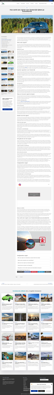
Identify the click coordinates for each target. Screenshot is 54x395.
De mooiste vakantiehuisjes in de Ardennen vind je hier (10, 60)
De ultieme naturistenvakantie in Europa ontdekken (46, 323)
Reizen (27, 7)
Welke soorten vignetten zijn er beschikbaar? (34, 260)
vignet (26, 67)
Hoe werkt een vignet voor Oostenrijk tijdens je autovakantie (7, 45)
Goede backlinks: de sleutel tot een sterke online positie (27, 388)
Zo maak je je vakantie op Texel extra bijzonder (7, 323)
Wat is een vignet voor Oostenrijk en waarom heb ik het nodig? (34, 257)
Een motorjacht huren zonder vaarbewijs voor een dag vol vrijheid (4, 60)
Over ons (27, 3)
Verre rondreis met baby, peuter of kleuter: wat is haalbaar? (4, 54)
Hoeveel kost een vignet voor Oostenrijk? (34, 265)
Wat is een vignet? (4, 38)
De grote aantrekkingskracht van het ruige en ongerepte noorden (20, 324)
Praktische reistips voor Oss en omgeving (33, 343)
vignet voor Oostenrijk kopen (25, 101)
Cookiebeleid (39, 392)
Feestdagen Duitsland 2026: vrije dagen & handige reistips (10, 77)
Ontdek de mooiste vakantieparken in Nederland (46, 343)
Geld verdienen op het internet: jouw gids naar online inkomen (26, 390)
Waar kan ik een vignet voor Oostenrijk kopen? (34, 262)
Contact (36, 3)
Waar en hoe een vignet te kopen (6, 40)
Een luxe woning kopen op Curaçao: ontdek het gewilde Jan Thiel (4, 77)
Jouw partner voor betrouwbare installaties (45, 362)
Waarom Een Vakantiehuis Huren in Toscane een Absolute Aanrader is (20, 363)
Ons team (32, 3)
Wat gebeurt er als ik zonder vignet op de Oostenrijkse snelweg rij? (34, 267)
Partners (18, 3)
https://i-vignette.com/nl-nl (21, 251)
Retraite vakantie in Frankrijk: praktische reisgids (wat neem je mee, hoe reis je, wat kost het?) (20, 343)
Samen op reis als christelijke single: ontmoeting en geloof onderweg (7, 363)
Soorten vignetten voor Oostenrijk (6, 39)
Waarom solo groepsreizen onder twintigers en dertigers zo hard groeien (33, 324)
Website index (25, 387)
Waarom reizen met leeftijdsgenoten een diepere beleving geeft (7, 343)
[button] (51, 384)
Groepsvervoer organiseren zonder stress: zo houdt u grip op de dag (33, 305)
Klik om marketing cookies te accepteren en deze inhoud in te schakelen (34, 194)
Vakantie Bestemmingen (43, 3)
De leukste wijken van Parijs (33, 362)
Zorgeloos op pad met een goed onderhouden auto (10, 82)
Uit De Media (23, 3)
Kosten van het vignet (5, 41)
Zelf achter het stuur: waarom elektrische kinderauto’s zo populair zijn (7, 305)
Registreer (24, 384)
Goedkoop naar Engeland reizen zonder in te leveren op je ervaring (46, 305)
